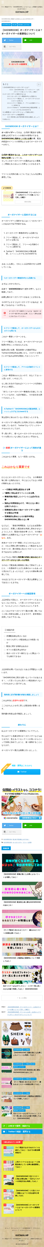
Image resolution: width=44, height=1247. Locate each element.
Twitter (23, 772)
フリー (25, 842)
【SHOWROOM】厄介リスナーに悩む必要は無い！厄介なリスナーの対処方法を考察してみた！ (27, 1178)
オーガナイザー (17, 842)
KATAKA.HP (22, 12)
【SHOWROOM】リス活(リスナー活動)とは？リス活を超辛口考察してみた (27, 1193)
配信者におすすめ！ (23, 839)
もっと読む (23, 998)
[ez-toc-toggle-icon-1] (38, 84)
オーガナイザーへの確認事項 (14, 115)
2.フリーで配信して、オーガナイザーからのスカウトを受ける (25, 100)
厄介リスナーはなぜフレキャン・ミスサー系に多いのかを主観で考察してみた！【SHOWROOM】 (27, 1115)
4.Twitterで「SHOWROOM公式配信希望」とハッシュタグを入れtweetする (25, 109)
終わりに (7, 119)
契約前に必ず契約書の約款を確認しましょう (25, 117)
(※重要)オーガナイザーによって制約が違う (19, 112)
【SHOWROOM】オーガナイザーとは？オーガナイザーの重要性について (27, 1207)
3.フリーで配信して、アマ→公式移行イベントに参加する (25, 104)
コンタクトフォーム (25, 1230)
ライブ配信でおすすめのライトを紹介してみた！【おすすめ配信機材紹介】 (27, 1150)
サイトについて (15, 1228)
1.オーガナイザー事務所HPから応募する (24, 96)
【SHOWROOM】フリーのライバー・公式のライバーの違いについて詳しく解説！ (26, 91)
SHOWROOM (8, 839)
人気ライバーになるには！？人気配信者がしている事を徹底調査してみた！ (27, 1164)
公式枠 (30, 842)
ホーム (7, 1228)
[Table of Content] (39, 84)
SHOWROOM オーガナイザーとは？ (16, 87)
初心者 (15, 839)
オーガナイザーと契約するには (15, 94)
